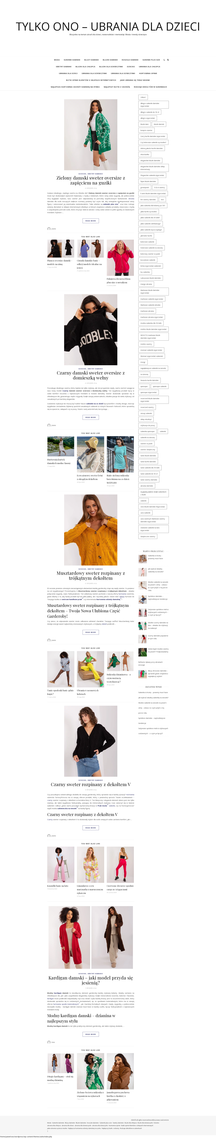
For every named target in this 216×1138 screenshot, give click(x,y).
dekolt (104, 624)
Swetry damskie (64, 66)
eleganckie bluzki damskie (150, 160)
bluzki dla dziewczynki (111, 66)
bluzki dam (145, 124)
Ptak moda (102, 806)
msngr (143, 362)
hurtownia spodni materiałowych (66, 1004)
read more (91, 221)
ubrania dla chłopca (149, 66)
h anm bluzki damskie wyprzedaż (153, 193)
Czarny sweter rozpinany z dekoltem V (91, 784)
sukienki (112, 806)
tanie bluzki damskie (148, 455)
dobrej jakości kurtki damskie (152, 148)
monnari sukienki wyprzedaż (151, 350)
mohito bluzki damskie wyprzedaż (153, 329)
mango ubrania (146, 284)
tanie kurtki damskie (148, 461)
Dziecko (131, 66)
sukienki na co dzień (94, 403)
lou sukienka (145, 272)
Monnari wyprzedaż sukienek (152, 356)
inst (162, 199)
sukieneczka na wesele (66, 808)
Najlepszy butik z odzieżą (117, 87)
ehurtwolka (145, 154)
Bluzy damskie (91, 60)
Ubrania (131, 198)
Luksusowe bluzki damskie (151, 278)
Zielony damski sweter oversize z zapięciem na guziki (90, 180)
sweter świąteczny (148, 449)
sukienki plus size (110, 204)
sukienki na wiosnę (148, 437)
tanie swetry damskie (149, 480)
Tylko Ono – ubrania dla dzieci (108, 26)
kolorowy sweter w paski (150, 254)
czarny (49, 800)
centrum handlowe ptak (72, 599)
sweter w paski (146, 443)
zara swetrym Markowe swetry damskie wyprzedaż (153, 520)
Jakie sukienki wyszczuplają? (151, 230)
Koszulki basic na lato (57, 886)
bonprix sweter (146, 130)
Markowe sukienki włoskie (150, 305)
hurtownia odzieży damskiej (108, 599)
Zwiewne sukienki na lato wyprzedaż (150, 529)
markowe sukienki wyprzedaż (152, 299)
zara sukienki (145, 513)
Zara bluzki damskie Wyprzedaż (153, 507)
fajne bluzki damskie (148, 181)
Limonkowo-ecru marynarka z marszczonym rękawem (90, 889)
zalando (143, 501)
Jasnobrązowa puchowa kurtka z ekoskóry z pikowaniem (118, 1096)
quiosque (144, 386)
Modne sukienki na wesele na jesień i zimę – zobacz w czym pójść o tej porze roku (152, 708)
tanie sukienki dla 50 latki (150, 467)
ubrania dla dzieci (68, 73)
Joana (54, 229)
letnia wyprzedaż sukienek (151, 266)
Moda (57, 60)
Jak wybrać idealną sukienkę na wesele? (153, 697)
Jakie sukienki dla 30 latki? (150, 217)
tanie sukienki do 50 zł (149, 474)
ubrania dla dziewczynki (94, 73)
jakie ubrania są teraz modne (135, 80)
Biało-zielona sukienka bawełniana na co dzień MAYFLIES (118, 479)
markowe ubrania (147, 311)
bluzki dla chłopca (85, 66)
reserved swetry (147, 407)
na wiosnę (144, 374)
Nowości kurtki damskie (150, 380)
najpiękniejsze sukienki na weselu (153, 368)
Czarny (65, 391)
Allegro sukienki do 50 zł (150, 112)
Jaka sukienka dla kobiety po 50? (153, 205)
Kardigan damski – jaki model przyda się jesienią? (90, 980)
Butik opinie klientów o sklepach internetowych (91, 80)
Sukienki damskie (72, 60)
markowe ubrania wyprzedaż (152, 317)
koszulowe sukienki (148, 260)
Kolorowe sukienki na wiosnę (152, 248)
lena (53, 1042)
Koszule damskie (130, 60)
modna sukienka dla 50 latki (151, 323)
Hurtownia (130, 794)
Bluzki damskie (110, 60)
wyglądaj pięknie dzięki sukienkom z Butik (153, 493)
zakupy (122, 596)
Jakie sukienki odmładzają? (151, 223)
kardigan (58, 993)
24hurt (143, 97)
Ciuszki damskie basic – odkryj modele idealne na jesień (89, 264)
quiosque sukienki (159, 386)
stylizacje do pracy (148, 425)
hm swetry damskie (148, 199)
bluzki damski (159, 124)
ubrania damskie (147, 486)
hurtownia (122, 594)
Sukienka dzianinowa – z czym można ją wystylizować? (119, 678)
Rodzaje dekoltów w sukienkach (150, 87)
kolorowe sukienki (147, 242)
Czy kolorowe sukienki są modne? (153, 142)
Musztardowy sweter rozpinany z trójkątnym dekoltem (91, 575)
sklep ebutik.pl (146, 419)
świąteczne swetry (148, 536)
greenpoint (145, 187)
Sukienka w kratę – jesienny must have (153, 692)
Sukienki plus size (151, 60)
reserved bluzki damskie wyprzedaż (150, 399)
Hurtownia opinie (148, 73)
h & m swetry (159, 187)
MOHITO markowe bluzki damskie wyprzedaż (150, 336)
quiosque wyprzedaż (149, 392)
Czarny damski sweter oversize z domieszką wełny (91, 375)
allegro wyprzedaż (148, 118)
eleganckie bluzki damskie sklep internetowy (153, 167)
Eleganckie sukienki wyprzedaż (152, 175)
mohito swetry (146, 344)
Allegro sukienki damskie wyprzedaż (150, 104)
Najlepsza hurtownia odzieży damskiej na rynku (75, 87)
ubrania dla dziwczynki (123, 73)
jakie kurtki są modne (149, 211)
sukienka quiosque (148, 431)
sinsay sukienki (146, 413)
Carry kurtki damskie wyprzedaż (153, 136)
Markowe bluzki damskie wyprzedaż (150, 291)
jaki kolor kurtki (146, 236)
